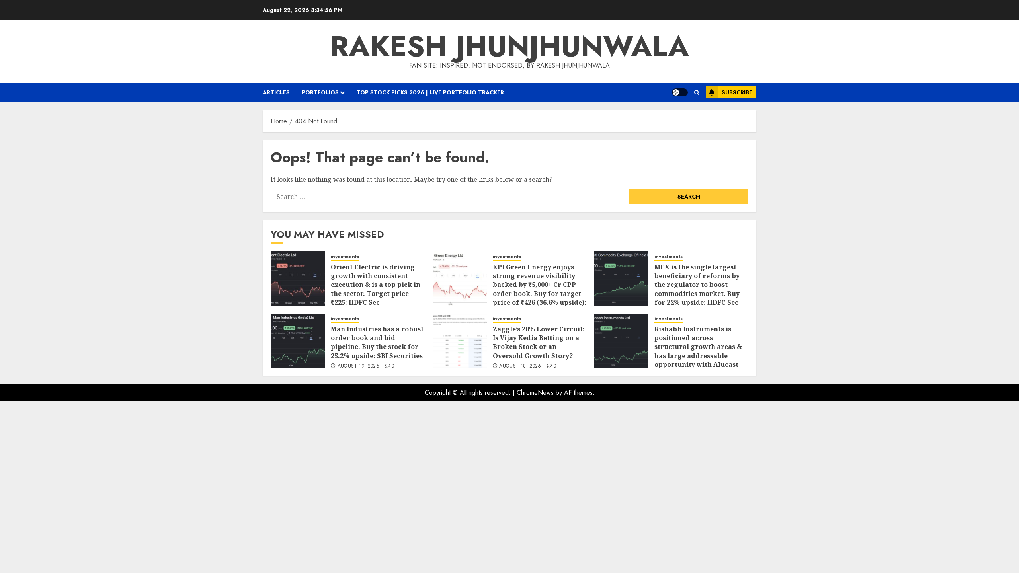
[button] (697, 92)
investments (345, 256)
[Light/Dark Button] (680, 92)
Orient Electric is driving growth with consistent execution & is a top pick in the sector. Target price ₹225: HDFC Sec (375, 285)
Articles (276, 92)
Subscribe (737, 92)
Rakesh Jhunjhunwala (509, 46)
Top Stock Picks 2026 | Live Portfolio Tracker (430, 92)
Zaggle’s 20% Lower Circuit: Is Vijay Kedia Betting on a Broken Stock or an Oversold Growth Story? (539, 342)
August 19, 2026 (358, 366)
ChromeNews (535, 392)
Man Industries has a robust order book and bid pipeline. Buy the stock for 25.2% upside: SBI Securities (377, 342)
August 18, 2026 (520, 366)
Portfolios (320, 92)
